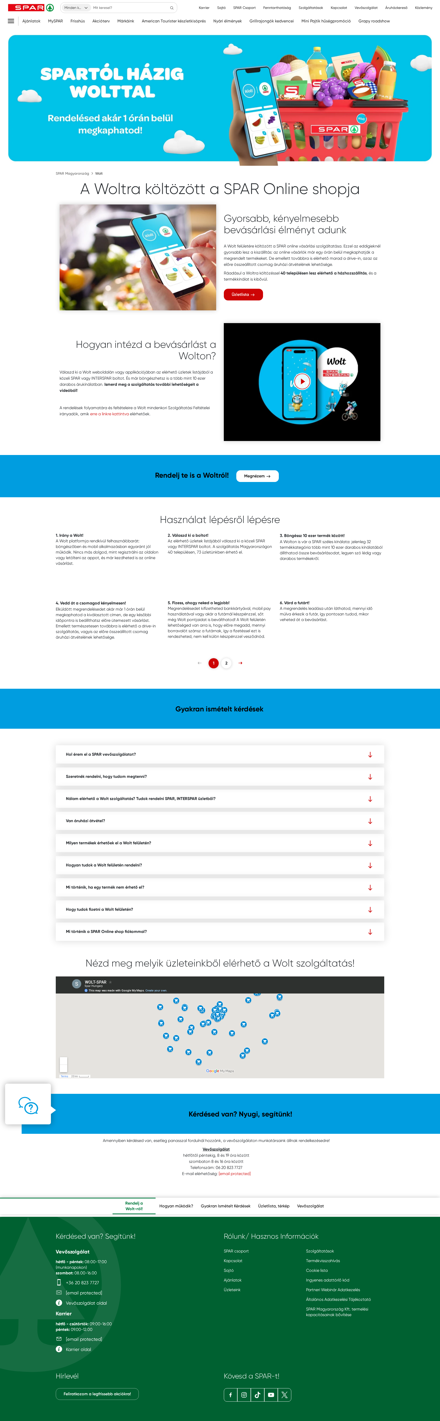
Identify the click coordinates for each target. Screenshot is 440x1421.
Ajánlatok (31, 21)
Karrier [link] (204, 8)
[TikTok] (257, 1395)
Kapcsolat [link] (339, 8)
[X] (284, 1395)
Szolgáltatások (320, 1251)
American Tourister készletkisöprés (174, 21)
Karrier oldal (78, 1349)
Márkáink (125, 21)
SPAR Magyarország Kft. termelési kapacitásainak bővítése (337, 1312)
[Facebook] (230, 1395)
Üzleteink (232, 1289)
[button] (302, 381)
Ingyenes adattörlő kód (327, 1280)
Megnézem (255, 476)
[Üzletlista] (138, 257)
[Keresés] (171, 7)
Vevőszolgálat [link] (366, 8)
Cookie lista (317, 1270)
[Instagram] (244, 1395)
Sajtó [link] (221, 8)
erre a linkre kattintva (109, 413)
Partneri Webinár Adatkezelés (333, 1289)
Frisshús (78, 21)
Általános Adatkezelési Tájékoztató (338, 1299)
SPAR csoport (236, 1251)
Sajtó (229, 1270)
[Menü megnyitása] (13, 21)
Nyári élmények (227, 21)
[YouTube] (271, 1395)
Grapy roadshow (374, 21)
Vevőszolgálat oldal (86, 1303)
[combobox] (76, 7)
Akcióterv (101, 21)
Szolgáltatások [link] (311, 8)
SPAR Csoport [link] (244, 8)
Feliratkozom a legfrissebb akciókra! (97, 1393)
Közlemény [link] (423, 8)
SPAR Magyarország (72, 173)
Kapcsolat (233, 1260)
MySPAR (55, 21)
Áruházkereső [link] (396, 8)
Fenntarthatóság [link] (277, 8)
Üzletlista (241, 294)
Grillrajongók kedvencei (272, 21)
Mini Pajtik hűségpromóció (326, 21)
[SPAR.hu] (32, 8)
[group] (134, 1206)
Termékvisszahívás (323, 1260)
